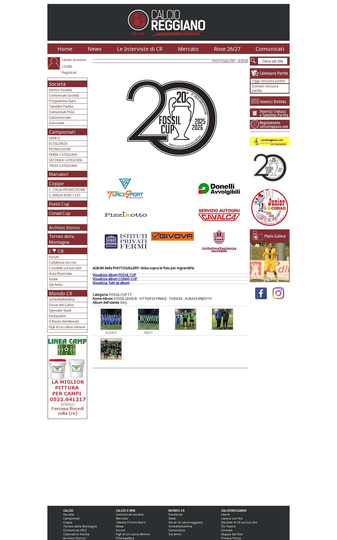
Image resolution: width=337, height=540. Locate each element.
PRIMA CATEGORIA (63, 154)
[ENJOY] (148, 328)
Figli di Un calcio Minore (133, 534)
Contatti (226, 530)
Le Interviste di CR (139, 48)
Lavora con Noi (232, 518)
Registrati (69, 72)
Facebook (175, 514)
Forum (54, 256)
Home (64, 48)
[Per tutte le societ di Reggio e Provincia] (67, 417)
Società (57, 84)
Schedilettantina (62, 299)
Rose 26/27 (227, 48)
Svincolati (56, 123)
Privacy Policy (231, 538)
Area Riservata (60, 273)
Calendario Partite (76, 534)
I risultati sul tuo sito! (65, 268)
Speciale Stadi (60, 310)
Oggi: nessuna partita (268, 81)
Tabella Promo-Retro (131, 522)
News (95, 48)
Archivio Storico (64, 228)
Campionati (62, 132)
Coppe (56, 183)
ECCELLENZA (58, 143)
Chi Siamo (228, 526)
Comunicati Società (64, 95)
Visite (53, 279)
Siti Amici (56, 284)
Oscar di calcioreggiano (185, 522)
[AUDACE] (111, 328)
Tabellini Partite (61, 106)
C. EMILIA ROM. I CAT (65, 195)
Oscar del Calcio (61, 304)
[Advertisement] (68, 461)
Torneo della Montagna (61, 239)
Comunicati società (129, 514)
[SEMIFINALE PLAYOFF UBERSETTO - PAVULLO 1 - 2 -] (269, 280)
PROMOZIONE (60, 149)
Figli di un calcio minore (67, 326)
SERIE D (54, 138)
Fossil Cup (59, 204)
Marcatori (58, 174)
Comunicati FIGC (62, 111)
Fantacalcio (57, 315)
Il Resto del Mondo (64, 321)
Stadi (172, 518)
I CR (56, 251)
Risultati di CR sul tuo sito (239, 522)
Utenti (225, 514)
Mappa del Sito (232, 534)
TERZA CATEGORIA (63, 165)
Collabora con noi (62, 262)
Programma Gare (62, 100)
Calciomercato (60, 117)
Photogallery (125, 538)
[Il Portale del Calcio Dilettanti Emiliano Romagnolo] (168, 39)
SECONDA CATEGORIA (65, 160)
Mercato (188, 48)
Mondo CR (60, 293)
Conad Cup (59, 213)
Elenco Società (60, 89)
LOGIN (67, 66)
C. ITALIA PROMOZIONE (67, 189)
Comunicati (270, 48)
